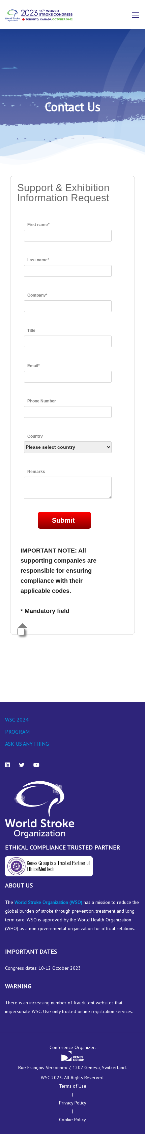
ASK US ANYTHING (27, 743)
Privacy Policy (72, 1103)
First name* (38, 224)
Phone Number (41, 401)
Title (31, 330)
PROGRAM (17, 731)
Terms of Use (72, 1086)
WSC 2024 (17, 719)
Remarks (36, 471)
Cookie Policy (72, 1120)
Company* (37, 295)
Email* (33, 365)
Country (35, 436)
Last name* (38, 260)
